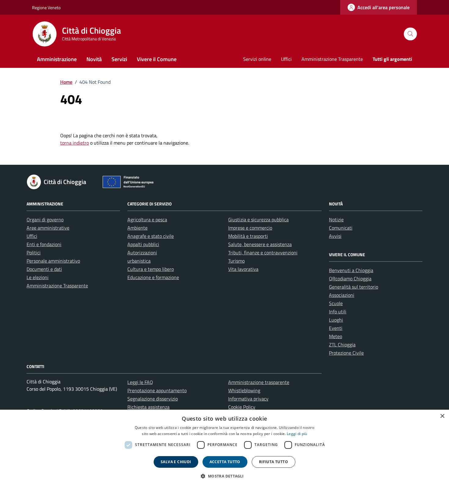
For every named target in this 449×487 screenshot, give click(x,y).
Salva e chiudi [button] (176, 461)
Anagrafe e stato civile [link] (150, 236)
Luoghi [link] (336, 319)
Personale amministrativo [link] (53, 260)
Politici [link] (34, 252)
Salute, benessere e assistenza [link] (260, 244)
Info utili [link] (337, 311)
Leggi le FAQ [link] (140, 382)
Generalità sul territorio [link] (353, 286)
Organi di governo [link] (45, 219)
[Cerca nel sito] (410, 34)
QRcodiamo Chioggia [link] (350, 278)
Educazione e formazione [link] (153, 277)
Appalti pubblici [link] (143, 244)
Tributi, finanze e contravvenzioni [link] (263, 252)
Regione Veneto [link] (46, 7)
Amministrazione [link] (57, 59)
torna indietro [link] (74, 142)
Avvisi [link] (335, 236)
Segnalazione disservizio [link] (152, 398)
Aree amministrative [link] (48, 227)
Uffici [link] (286, 59)
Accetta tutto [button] (225, 461)
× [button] (442, 416)
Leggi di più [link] (297, 433)
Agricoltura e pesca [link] (147, 219)
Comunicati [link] (340, 227)
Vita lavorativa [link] (243, 269)
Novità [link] (94, 59)
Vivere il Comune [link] (157, 59)
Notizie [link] (336, 219)
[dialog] (224, 448)
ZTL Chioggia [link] (342, 344)
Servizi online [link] (257, 59)
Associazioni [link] (341, 295)
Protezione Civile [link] (346, 352)
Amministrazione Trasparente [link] (332, 59)
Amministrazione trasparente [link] (258, 382)
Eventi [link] (335, 328)
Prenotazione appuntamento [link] (157, 390)
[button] (224, 476)
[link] (378, 7)
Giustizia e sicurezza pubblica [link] (258, 219)
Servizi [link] (119, 59)
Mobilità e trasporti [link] (248, 236)
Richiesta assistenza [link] (148, 407)
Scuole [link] (336, 303)
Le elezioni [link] (38, 277)
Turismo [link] (236, 260)
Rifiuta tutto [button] (273, 461)
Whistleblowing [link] (244, 390)
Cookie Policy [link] (241, 407)
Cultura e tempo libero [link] (150, 269)
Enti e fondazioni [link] (44, 244)
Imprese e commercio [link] (250, 227)
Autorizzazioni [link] (142, 252)
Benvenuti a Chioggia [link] (351, 270)
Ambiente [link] (137, 227)
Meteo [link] (335, 336)
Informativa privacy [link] (248, 398)
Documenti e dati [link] (44, 269)
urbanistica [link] (139, 260)
